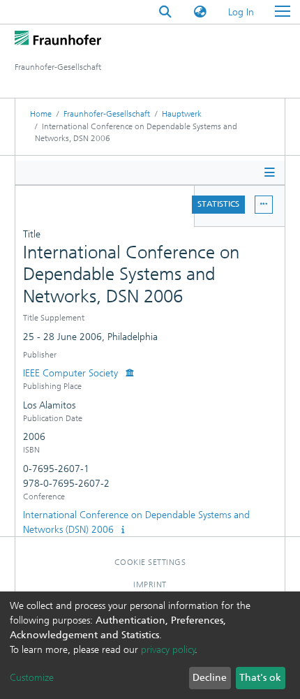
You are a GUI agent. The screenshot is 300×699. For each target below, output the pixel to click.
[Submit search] (165, 12)
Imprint (150, 584)
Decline (210, 678)
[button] (200, 12)
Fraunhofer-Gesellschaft (106, 114)
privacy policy (168, 650)
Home (41, 114)
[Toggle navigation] (282, 12)
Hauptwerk (182, 114)
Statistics (218, 204)
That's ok (260, 678)
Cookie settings (150, 562)
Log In (241, 12)
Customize (32, 678)
